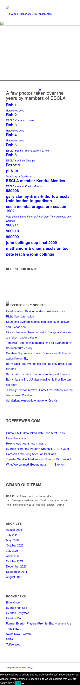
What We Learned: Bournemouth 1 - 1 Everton (35, 464)
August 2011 (14, 577)
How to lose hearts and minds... (26, 443)
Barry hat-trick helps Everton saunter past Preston (38, 374)
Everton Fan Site (16, 607)
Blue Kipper (13, 602)
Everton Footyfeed (17, 613)
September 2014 (16, 571)
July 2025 (12, 550)
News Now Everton (18, 634)
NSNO (10, 639)
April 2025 (12, 556)
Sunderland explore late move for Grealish (32, 400)
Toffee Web (13, 644)
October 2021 (14, 561)
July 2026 (12, 535)
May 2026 (12, 540)
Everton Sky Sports (28, 305)
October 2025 (14, 545)
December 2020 (16, 566)
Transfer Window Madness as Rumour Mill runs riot (38, 459)
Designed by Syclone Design (19, 667)
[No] (22, 683)
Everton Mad (14, 618)
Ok (18, 682)
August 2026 (14, 529)
